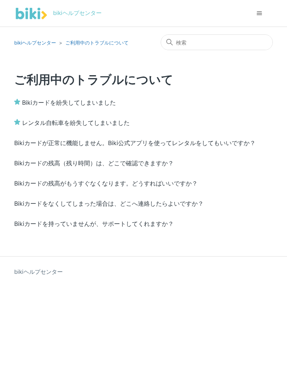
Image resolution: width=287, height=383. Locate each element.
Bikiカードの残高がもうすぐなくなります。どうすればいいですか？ (106, 183)
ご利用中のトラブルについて (97, 43)
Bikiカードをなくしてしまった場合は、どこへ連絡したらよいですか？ (109, 203)
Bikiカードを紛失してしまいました (69, 102)
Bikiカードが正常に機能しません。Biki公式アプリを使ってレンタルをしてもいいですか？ (135, 143)
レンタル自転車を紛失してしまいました (76, 122)
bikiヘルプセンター (35, 43)
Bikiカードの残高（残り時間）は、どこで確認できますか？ (94, 163)
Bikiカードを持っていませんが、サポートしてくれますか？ (94, 223)
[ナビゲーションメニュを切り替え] (259, 13)
